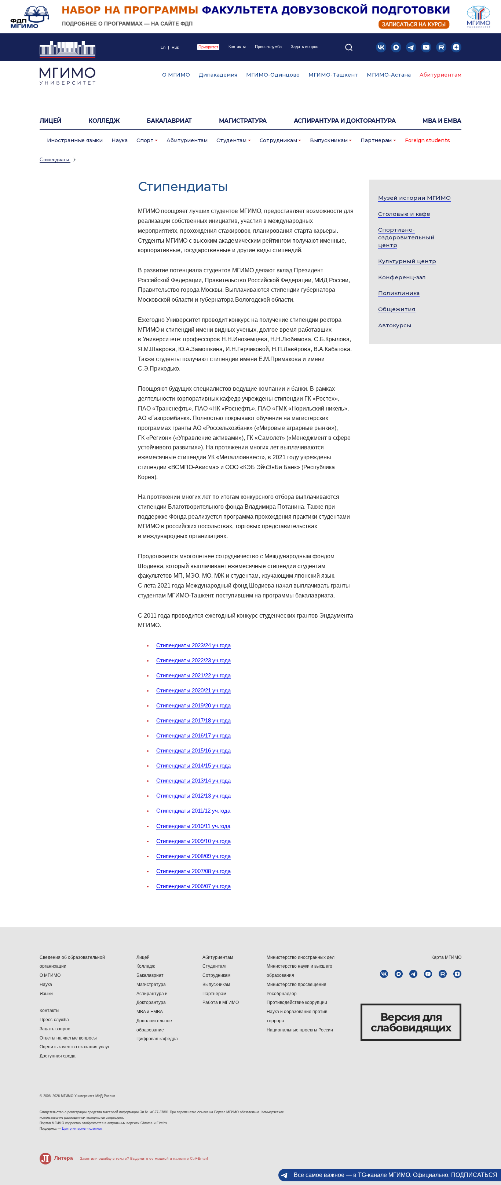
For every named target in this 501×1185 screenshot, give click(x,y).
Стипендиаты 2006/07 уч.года (193, 886)
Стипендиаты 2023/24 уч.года (193, 645)
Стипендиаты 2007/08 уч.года (193, 871)
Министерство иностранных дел (300, 957)
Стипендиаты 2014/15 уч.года (193, 765)
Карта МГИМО (446, 957)
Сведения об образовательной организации (72, 962)
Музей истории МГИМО (414, 197)
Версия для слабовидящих (411, 1022)
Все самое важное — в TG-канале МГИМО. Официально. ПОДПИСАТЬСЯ (395, 1175)
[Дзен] (456, 47)
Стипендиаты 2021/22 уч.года (193, 675)
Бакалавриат (169, 121)
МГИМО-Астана (389, 74)
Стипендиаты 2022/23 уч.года (193, 660)
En (163, 47)
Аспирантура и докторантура (345, 121)
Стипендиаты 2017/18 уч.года (193, 720)
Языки (46, 993)
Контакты (237, 47)
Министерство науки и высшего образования (299, 971)
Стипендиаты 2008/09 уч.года (193, 856)
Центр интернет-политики (82, 1128)
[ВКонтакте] (381, 47)
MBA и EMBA (442, 121)
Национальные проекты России (300, 1030)
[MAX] (396, 47)
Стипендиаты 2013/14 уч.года (193, 780)
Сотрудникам (278, 140)
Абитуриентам (440, 74)
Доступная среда (58, 1056)
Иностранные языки (75, 140)
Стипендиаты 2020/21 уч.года (193, 690)
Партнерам (376, 140)
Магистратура (243, 121)
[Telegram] (411, 47)
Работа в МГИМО (220, 1002)
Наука (119, 140)
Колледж (104, 121)
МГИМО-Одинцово (273, 74)
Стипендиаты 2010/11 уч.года (193, 826)
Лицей (50, 121)
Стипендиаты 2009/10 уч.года (193, 841)
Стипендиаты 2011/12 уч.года (193, 810)
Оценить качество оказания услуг (74, 1046)
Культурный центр (407, 261)
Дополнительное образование (154, 1025)
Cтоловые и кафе (404, 213)
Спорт (145, 140)
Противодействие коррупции (297, 1002)
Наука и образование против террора (297, 1016)
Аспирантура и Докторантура (152, 998)
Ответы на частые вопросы (68, 1038)
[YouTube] (426, 47)
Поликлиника (399, 293)
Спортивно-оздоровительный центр (406, 237)
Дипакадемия (218, 74)
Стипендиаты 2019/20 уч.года (193, 705)
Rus (175, 47)
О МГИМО (176, 74)
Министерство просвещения (296, 984)
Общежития (397, 309)
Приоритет (208, 47)
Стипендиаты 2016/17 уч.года (193, 735)
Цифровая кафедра (157, 1038)
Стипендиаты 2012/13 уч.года (193, 795)
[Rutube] (441, 47)
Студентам (231, 140)
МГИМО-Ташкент (333, 74)
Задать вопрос (304, 47)
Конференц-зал (402, 277)
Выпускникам (329, 140)
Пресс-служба (268, 47)
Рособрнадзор (282, 993)
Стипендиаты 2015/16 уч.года (193, 750)
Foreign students (427, 140)
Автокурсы (395, 325)
